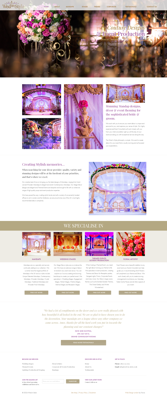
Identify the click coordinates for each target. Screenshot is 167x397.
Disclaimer (92, 392)
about (57, 7)
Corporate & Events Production (63, 367)
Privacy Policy (83, 392)
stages (85, 7)
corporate (111, 7)
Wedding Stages (27, 364)
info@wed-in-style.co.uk (128, 367)
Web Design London (132, 392)
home (46, 7)
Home (87, 364)
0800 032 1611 (125, 364)
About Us (88, 367)
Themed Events (27, 367)
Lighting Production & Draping (33, 370)
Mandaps (55, 370)
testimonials (130, 7)
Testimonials (89, 370)
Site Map (74, 392)
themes (97, 7)
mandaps (70, 7)
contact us (152, 7)
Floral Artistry (57, 364)
